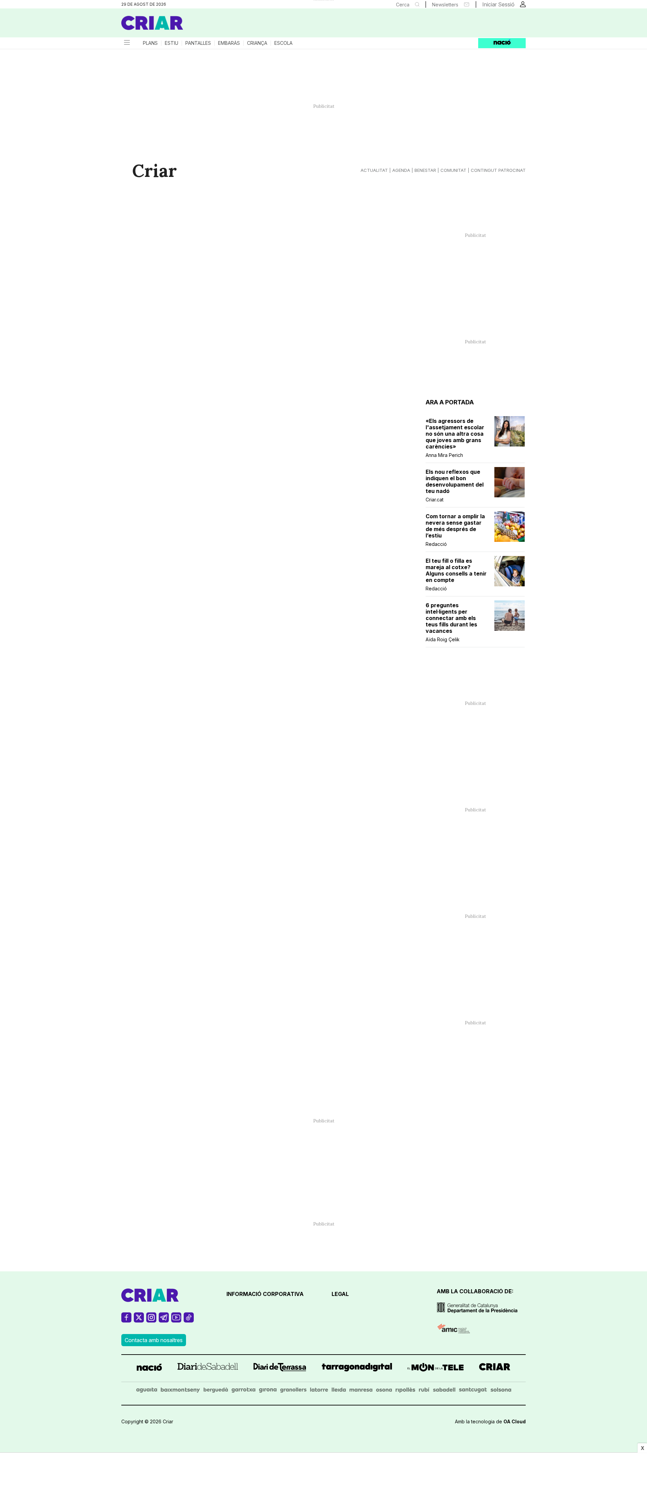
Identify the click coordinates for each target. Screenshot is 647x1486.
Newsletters (445, 4)
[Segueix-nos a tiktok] (189, 1320)
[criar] (495, 1368)
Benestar (425, 170)
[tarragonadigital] (357, 1368)
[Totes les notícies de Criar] (152, 22)
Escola (283, 43)
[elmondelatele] (435, 1368)
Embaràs (229, 43)
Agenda (401, 170)
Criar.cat (434, 499)
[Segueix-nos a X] (139, 1320)
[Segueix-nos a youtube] (176, 1320)
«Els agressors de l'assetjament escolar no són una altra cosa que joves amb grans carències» (455, 434)
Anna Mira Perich (444, 455)
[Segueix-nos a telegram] (164, 1320)
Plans (150, 43)
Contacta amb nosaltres (154, 1340)
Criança (257, 43)
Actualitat (374, 170)
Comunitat (453, 170)
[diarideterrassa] (279, 1368)
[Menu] (126, 43)
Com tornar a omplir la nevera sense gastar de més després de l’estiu (455, 526)
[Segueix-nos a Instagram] (151, 1320)
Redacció (436, 544)
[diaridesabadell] (207, 1368)
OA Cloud (514, 1421)
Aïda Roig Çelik (443, 639)
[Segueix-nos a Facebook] (126, 1320)
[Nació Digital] (187, 25)
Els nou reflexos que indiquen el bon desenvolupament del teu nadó (455, 481)
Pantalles (198, 43)
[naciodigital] (149, 1368)
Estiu (171, 43)
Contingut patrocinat (498, 170)
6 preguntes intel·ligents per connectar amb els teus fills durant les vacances (451, 618)
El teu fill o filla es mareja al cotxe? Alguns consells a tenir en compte (456, 570)
